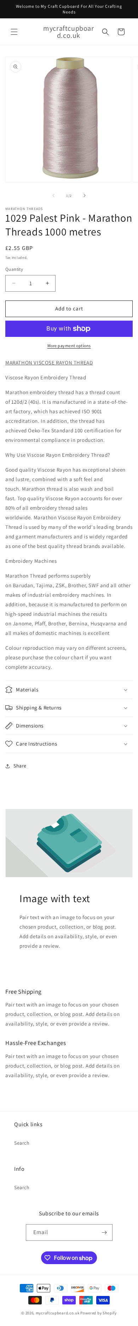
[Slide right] (84, 195)
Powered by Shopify (98, 1312)
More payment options (69, 345)
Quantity (14, 269)
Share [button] (20, 766)
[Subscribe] (104, 1232)
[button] (14, 32)
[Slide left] (53, 195)
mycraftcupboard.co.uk (58, 1312)
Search (22, 1143)
